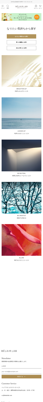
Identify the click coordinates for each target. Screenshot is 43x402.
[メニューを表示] (3, 6)
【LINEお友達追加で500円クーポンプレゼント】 (21, 1)
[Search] (8, 6)
